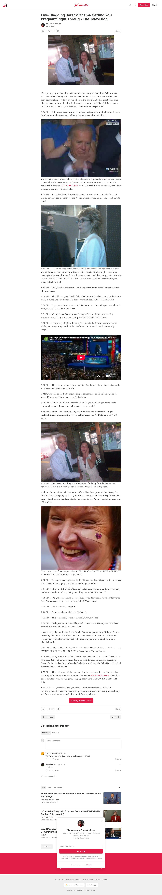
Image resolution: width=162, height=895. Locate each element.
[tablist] (50, 733)
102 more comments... (49, 776)
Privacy (85, 879)
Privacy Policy (97, 859)
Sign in (155, 5)
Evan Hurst (54, 802)
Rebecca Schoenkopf (53, 24)
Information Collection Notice (80, 859)
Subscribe (144, 5)
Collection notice (101, 879)
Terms (91, 879)
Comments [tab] (46, 733)
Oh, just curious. (47, 817)
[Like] (43, 31)
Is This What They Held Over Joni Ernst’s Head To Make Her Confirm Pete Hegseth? (71, 812)
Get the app (91, 885)
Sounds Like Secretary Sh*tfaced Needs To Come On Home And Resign (71, 795)
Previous (49, 717)
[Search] (130, 5)
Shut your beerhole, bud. (50, 799)
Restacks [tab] (55, 733)
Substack (70, 890)
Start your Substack (75, 885)
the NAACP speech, (100, 675)
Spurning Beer (51, 764)
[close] (102, 820)
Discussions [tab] (58, 787)
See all (45, 846)
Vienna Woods (51, 753)
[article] (81, 799)
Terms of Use (91, 856)
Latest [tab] (49, 787)
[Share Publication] (135, 5)
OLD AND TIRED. (69, 185)
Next (114, 717)
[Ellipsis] (120, 753)
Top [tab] (43, 787)
